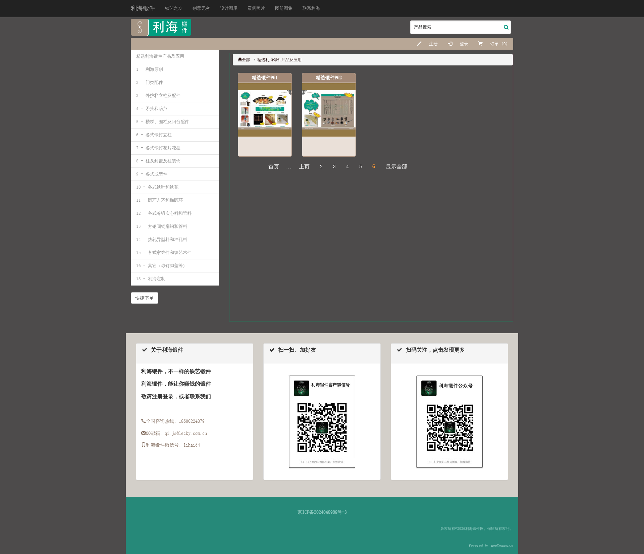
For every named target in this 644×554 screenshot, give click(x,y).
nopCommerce (502, 545)
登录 (462, 44)
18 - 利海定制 (150, 278)
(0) (504, 44)
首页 (273, 166)
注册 (432, 44)
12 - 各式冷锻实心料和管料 (164, 213)
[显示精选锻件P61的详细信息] (264, 110)
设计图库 (228, 8)
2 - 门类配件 (149, 82)
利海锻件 (143, 8)
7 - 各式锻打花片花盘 (158, 148)
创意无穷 (201, 8)
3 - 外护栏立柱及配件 (158, 95)
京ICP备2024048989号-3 (322, 512)
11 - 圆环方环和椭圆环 (159, 200)
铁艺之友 (173, 8)
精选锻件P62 (329, 77)
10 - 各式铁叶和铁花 (157, 187)
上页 (304, 166)
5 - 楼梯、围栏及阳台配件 (162, 121)
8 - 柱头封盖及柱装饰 (158, 161)
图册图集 (283, 8)
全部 (246, 60)
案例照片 (256, 8)
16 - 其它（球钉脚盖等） (161, 265)
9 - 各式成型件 (151, 174)
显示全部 (396, 166)
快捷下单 (144, 298)
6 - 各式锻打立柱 (154, 135)
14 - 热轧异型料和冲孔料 (161, 239)
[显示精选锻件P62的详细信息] (329, 110)
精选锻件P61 (265, 77)
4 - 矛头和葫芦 (151, 108)
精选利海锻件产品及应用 (160, 56)
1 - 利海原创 (149, 69)
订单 (494, 44)
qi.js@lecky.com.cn (186, 433)
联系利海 (311, 8)
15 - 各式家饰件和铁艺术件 (164, 252)
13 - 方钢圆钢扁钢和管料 (161, 226)
